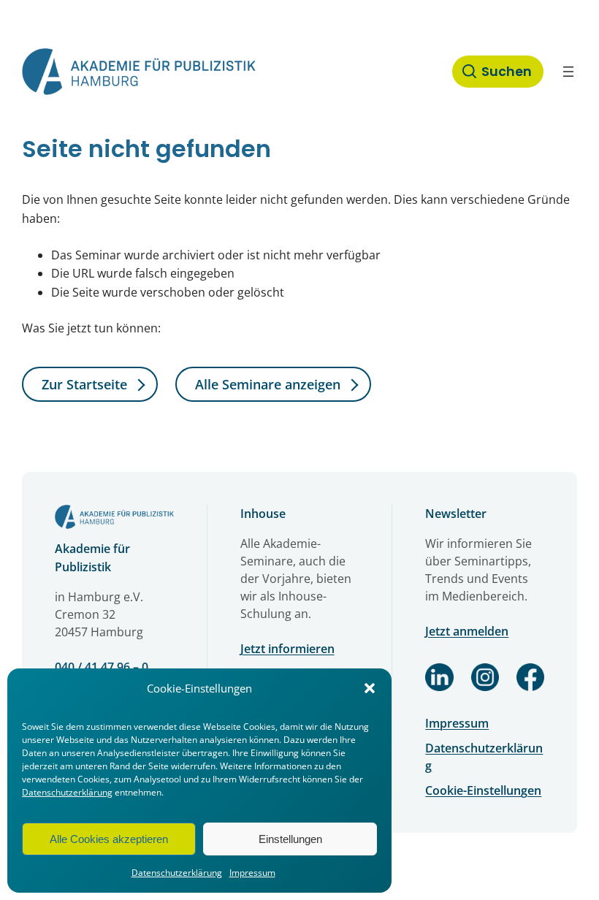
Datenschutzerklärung (67, 792)
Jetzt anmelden (466, 631)
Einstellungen (290, 839)
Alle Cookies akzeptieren (109, 839)
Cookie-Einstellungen (483, 790)
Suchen (506, 71)
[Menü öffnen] (568, 71)
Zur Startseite (84, 384)
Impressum (252, 872)
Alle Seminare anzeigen (267, 384)
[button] (369, 688)
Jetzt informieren (287, 649)
